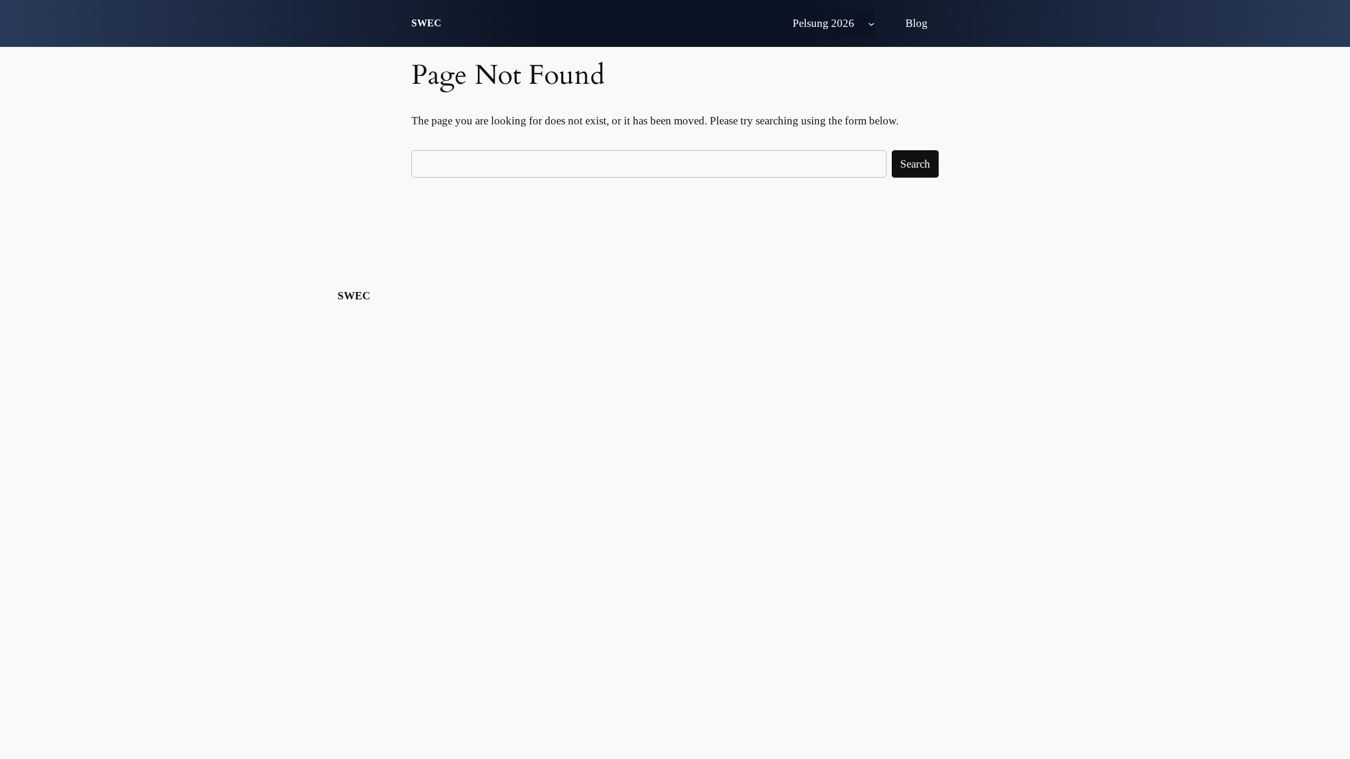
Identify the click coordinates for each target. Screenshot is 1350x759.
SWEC (426, 22)
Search (915, 164)
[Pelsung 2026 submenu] (871, 23)
